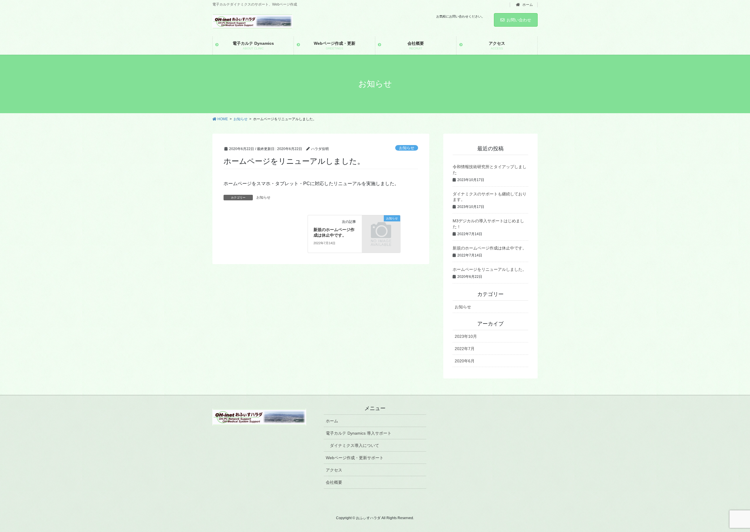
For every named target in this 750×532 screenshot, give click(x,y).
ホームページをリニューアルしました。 (489, 269)
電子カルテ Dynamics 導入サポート (358, 433)
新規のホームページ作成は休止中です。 (489, 248)
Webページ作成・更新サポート (354, 457)
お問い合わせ (519, 20)
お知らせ (406, 148)
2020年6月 (465, 361)
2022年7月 (465, 348)
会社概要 (334, 482)
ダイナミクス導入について (354, 445)
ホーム (527, 5)
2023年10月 (466, 336)
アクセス (334, 470)
